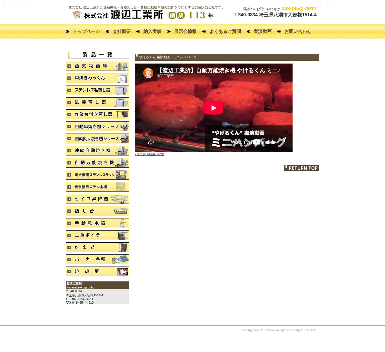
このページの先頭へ (301, 168)
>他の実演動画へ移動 (149, 154)
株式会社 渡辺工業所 (142, 14)
